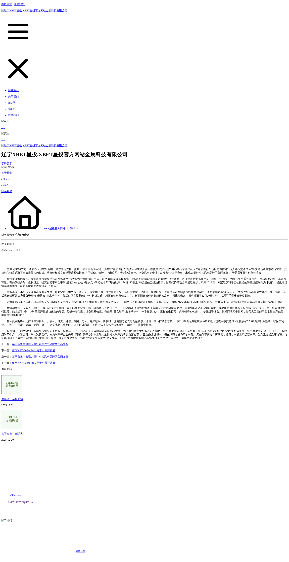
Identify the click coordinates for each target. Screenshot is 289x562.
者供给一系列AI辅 (12, 399)
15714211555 (14, 495)
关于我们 (6, 172)
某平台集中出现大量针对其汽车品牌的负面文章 (40, 344)
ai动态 (5, 185)
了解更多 (7, 163)
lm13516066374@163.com (21, 502)
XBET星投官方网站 (53, 228)
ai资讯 (5, 179)
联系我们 (19, 4)
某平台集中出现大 (12, 433)
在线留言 (6, 4)
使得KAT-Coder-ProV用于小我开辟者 (33, 350)
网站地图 (80, 551)
